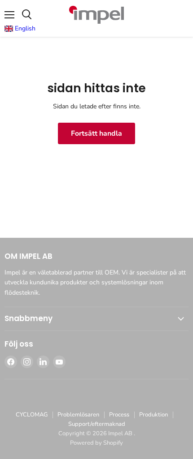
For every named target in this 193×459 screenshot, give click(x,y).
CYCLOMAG (32, 415)
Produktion (153, 415)
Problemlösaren (78, 415)
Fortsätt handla (96, 133)
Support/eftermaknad (96, 424)
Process (119, 415)
